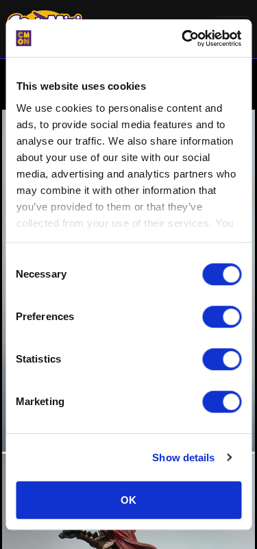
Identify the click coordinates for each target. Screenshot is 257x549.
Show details (183, 457)
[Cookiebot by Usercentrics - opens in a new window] (183, 38)
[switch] (221, 317)
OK (128, 500)
